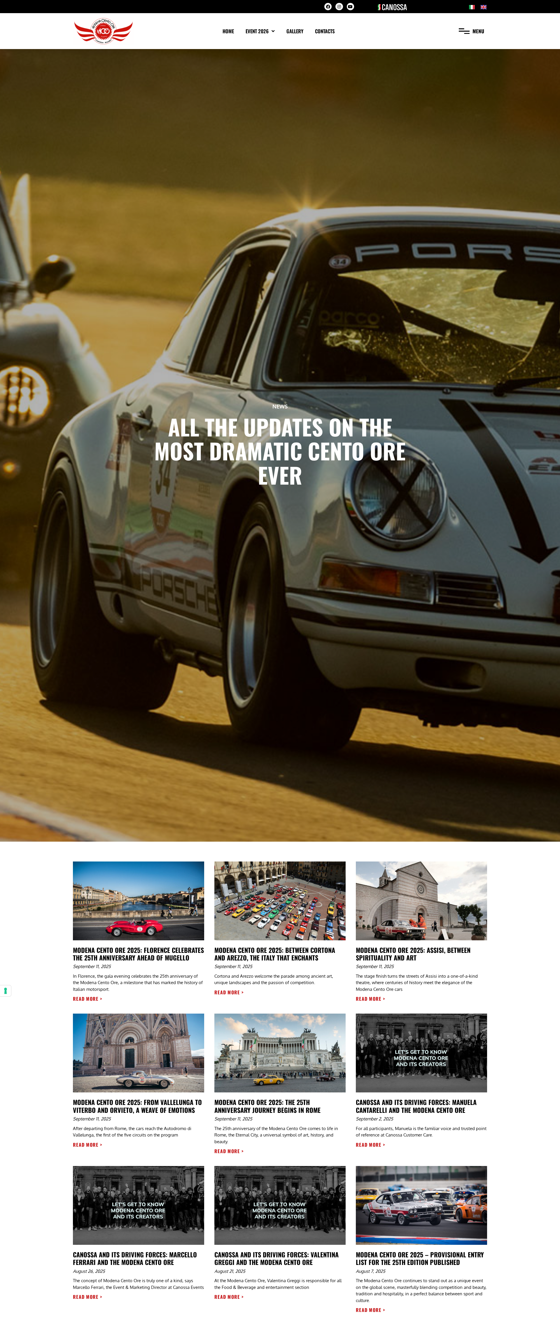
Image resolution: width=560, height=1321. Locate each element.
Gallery (294, 31)
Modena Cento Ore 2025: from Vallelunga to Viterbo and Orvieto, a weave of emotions (137, 1105)
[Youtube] (350, 6)
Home (228, 31)
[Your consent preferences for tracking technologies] (5, 990)
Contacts (325, 31)
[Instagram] (339, 6)
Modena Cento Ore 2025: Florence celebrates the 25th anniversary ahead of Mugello (138, 953)
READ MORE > (87, 998)
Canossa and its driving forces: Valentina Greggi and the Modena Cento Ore (276, 1258)
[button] (471, 31)
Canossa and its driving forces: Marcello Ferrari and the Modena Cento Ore (135, 1258)
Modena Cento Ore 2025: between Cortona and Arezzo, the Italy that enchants (274, 953)
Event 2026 (257, 31)
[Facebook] (328, 6)
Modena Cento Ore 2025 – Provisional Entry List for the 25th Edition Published (420, 1258)
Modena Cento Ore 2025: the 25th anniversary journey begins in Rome (267, 1105)
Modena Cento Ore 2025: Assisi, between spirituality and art (413, 953)
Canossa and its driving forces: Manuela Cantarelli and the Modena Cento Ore (416, 1105)
